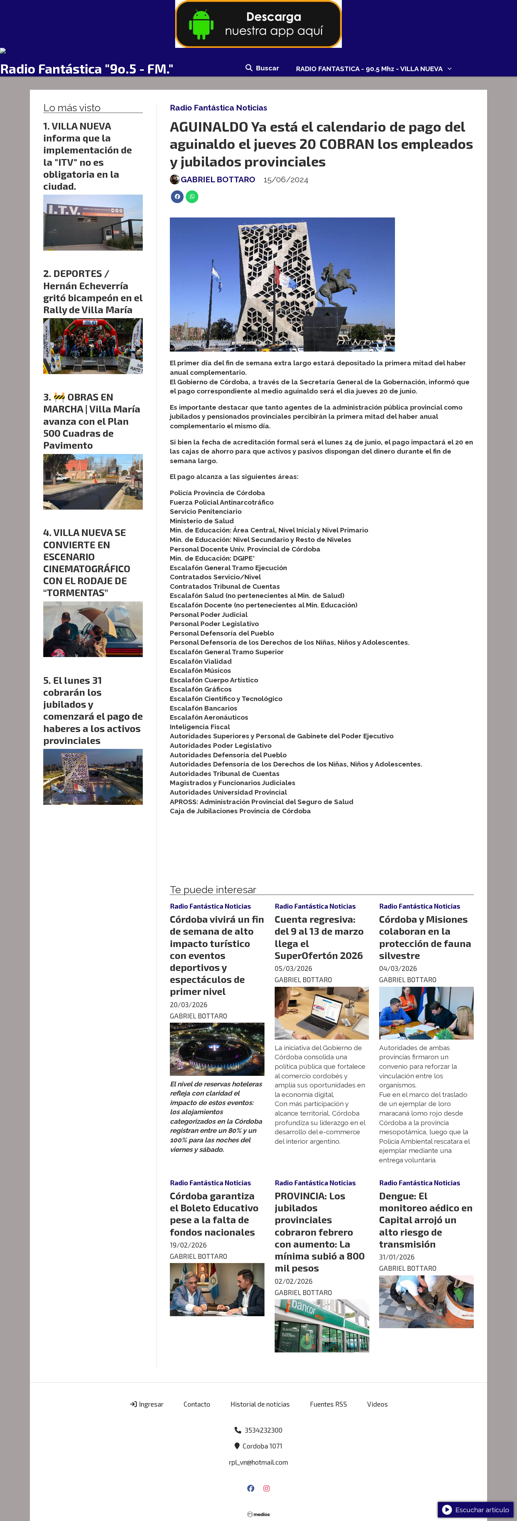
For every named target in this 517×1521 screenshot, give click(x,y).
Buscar (267, 68)
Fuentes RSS (328, 1404)
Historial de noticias (260, 1404)
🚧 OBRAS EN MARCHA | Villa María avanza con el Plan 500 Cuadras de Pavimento (91, 420)
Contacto (197, 1404)
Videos (377, 1404)
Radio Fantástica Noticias (218, 107)
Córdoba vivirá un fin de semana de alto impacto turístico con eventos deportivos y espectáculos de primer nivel (217, 955)
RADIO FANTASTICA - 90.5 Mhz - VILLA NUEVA (369, 68)
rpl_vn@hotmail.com (258, 1462)
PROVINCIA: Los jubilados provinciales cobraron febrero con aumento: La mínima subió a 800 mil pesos (320, 1231)
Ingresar (151, 1404)
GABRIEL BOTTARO (218, 179)
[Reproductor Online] (258, 50)
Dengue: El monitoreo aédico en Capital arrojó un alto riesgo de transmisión (426, 1219)
